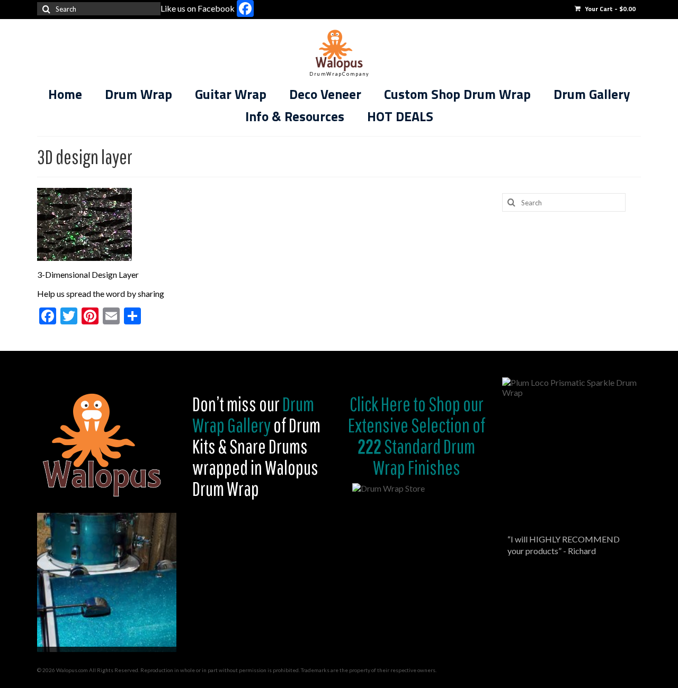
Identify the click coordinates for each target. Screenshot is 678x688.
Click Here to (388, 403)
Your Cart (609, 9)
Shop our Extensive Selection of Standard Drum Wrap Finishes (416, 435)
